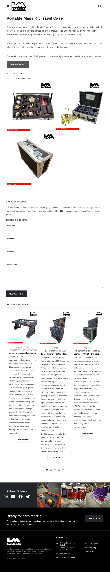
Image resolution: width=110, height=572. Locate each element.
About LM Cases (91, 543)
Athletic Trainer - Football (87, 351)
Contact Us (94, 518)
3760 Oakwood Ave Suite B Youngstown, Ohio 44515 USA (67, 546)
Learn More (22, 439)
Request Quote (18, 64)
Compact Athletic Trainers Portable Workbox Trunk (87, 353)
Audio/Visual (22, 347)
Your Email (11, 239)
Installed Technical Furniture (22, 350)
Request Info (16, 294)
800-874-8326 (58, 211)
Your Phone (11, 251)
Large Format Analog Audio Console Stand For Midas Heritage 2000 (22, 352)
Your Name (11, 226)
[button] (99, 6)
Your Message (12, 264)
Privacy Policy (90, 548)
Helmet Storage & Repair (55, 351)
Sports (55, 348)
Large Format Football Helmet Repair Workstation (55, 353)
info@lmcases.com (67, 557)
